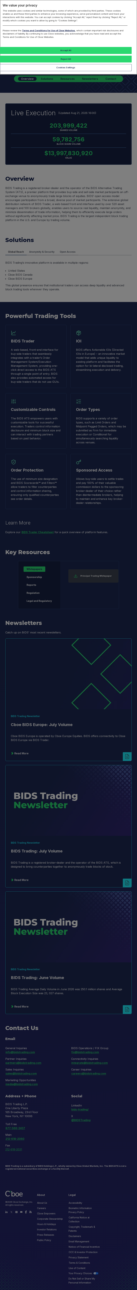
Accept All (65, 50)
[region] (68, 37)
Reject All (66, 59)
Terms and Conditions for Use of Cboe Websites (48, 30)
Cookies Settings (65, 67)
